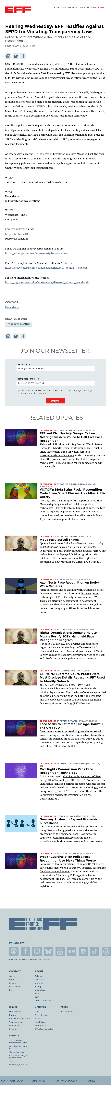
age (59, 735)
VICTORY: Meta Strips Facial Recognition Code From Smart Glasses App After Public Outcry (73, 493)
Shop (11, 1061)
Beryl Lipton (67, 579)
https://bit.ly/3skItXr (17, 234)
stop (64, 731)
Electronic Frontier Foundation (18, 10)
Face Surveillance (19, 324)
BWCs (96, 597)
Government (47, 731)
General (12, 976)
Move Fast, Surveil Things (59, 539)
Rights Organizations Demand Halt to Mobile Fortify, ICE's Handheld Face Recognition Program (68, 636)
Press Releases (42, 1015)
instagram (37, 951)
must (58, 731)
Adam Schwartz (68, 721)
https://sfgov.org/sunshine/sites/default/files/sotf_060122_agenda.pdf (47, 282)
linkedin (83, 951)
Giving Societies (16, 1052)
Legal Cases (40, 1022)
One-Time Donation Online (18, 1047)
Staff (37, 997)
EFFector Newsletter (44, 1029)
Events (38, 1018)
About (56, 7)
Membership (15, 986)
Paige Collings (68, 430)
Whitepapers (41, 1025)
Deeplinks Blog (48, 430)
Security (13, 983)
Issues (64, 7)
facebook (25, 951)
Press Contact (67, 1011)
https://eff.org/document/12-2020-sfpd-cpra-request (36, 253)
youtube (60, 951)
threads (106, 951)
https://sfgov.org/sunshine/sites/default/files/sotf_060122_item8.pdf (46, 267)
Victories (39, 983)
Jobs (37, 993)
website (84, 731)
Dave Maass (12, 307)
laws (42, 735)
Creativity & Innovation (19, 1018)
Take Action (84, 7)
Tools (93, 7)
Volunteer (39, 979)
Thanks (90, 1080)
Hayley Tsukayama (70, 854)
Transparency (15, 1022)
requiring (51, 735)
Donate (101, 7)
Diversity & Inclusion (44, 1000)
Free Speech (15, 1011)
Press (11, 990)
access (93, 731)
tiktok (94, 951)
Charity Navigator (43, 959)
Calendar (39, 976)
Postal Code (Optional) (27, 379)
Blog (37, 1011)
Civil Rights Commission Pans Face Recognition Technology (66, 771)
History (38, 986)
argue (67, 738)
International (15, 1025)
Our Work (72, 7)
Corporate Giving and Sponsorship (19, 1056)
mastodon (13, 951)
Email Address (23, 364)
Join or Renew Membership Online (18, 1041)
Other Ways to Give (18, 1064)
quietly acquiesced (61, 511)
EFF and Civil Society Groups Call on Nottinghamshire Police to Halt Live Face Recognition (71, 436)
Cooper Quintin (68, 484)
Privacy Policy (67, 1080)
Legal (11, 979)
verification (68, 735)
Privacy (12, 1015)
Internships (40, 990)
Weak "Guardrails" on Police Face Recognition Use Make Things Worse (68, 858)
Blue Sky (48, 951)
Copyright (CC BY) (12, 1080)
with (100, 731)
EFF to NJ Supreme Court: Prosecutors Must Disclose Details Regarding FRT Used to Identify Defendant (72, 677)
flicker (71, 951)
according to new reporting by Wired (61, 561)
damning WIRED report (72, 500)
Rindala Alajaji (87, 484)
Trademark (37, 1080)
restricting (73, 731)
